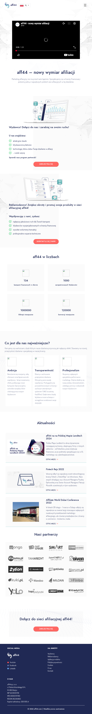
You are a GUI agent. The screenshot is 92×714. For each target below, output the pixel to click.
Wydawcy (51, 654)
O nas (49, 668)
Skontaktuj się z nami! (46, 241)
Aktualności (46, 422)
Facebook (13, 665)
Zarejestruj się (46, 629)
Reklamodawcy (53, 656)
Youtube (12, 662)
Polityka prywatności (55, 662)
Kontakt (50, 671)
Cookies (50, 665)
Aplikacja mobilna (54, 659)
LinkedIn (12, 668)
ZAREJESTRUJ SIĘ (46, 164)
